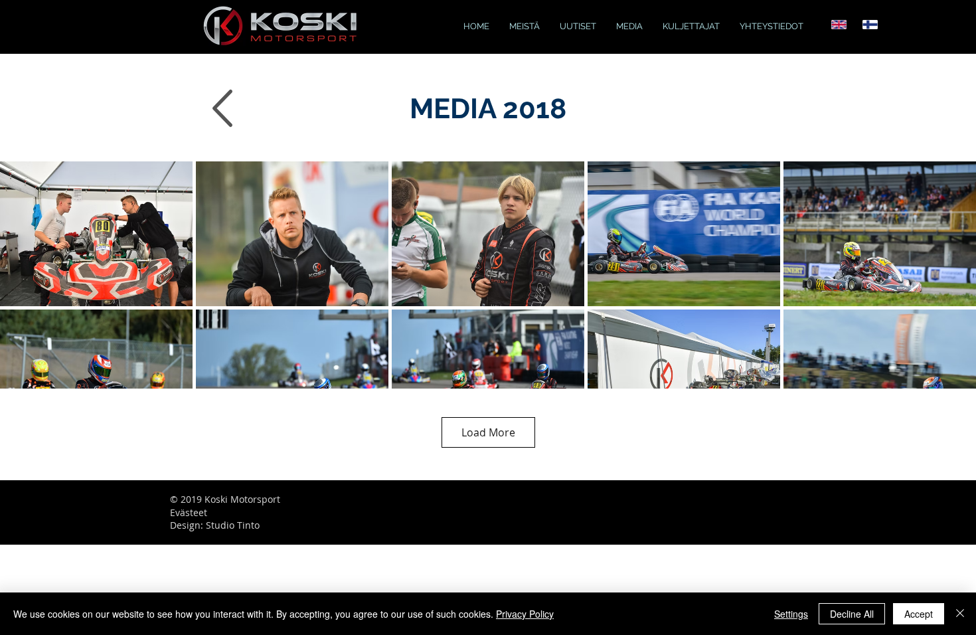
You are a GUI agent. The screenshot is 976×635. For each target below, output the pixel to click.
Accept (918, 613)
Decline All (852, 613)
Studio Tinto (233, 525)
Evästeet (188, 512)
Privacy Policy (525, 613)
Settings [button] (791, 613)
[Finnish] (870, 24)
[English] (839, 24)
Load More (488, 432)
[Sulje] (960, 613)
